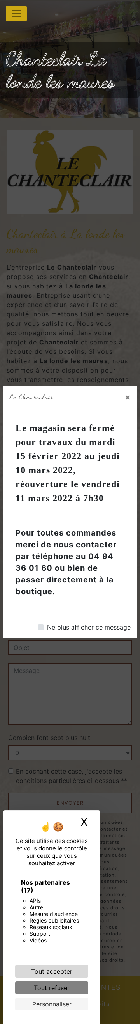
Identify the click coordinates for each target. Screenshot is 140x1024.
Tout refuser (52, 988)
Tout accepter (51, 971)
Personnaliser (52, 1004)
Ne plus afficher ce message (89, 627)
